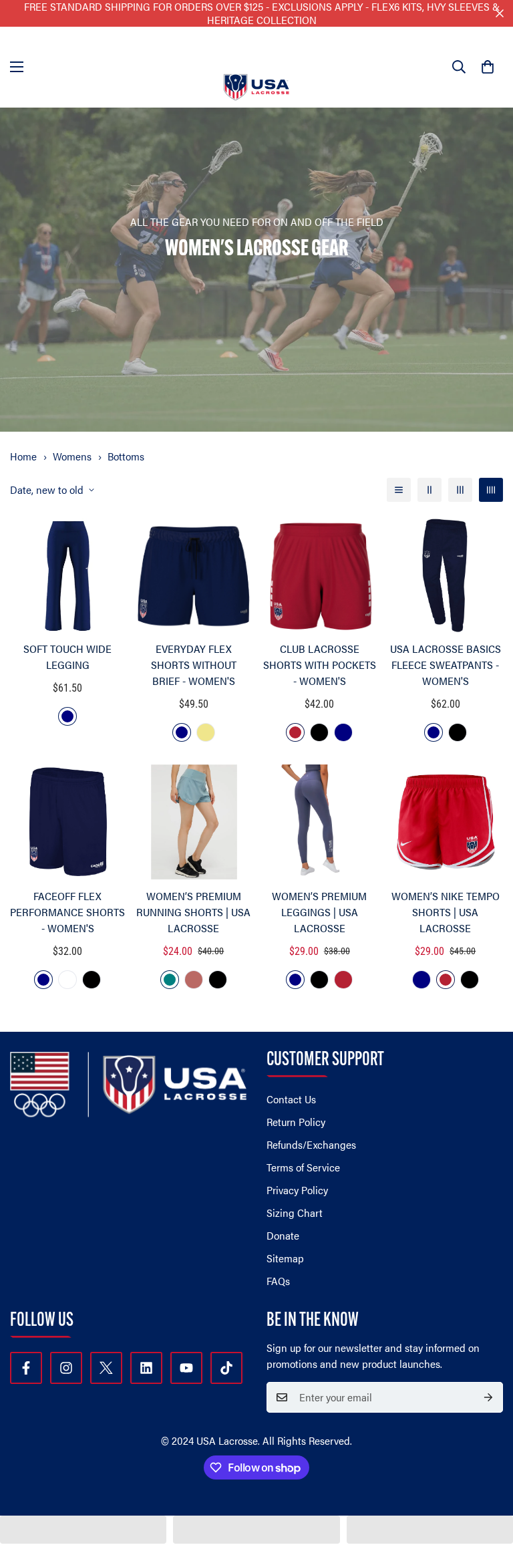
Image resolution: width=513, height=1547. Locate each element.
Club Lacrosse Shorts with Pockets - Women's (319, 664)
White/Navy (67, 979)
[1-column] (399, 490)
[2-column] (429, 490)
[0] (487, 66)
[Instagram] (66, 1368)
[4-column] (491, 490)
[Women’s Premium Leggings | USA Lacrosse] (319, 821)
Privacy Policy (297, 1190)
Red (295, 732)
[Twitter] (106, 1368)
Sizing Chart (295, 1212)
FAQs (278, 1280)
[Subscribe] (488, 1397)
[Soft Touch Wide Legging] (68, 575)
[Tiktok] (226, 1368)
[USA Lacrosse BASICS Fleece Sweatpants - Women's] (446, 575)
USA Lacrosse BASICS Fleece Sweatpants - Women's (445, 664)
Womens (72, 456)
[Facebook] (26, 1368)
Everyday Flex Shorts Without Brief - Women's (193, 664)
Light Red (193, 979)
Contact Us (291, 1099)
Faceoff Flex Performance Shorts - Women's (67, 912)
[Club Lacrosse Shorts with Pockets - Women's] (319, 575)
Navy (67, 716)
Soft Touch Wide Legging (67, 656)
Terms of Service (303, 1167)
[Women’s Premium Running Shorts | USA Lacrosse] (194, 821)
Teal (169, 979)
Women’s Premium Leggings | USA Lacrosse (319, 912)
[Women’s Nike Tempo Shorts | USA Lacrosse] (446, 821)
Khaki (205, 732)
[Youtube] (186, 1368)
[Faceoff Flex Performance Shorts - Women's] (68, 821)
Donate (283, 1235)
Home (23, 456)
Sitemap (285, 1258)
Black (319, 732)
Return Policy (296, 1121)
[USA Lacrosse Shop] (256, 67)
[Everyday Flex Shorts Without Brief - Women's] (194, 575)
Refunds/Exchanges (311, 1144)
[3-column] (460, 490)
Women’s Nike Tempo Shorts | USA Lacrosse (445, 912)
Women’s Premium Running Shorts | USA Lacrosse (193, 912)
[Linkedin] (146, 1368)
